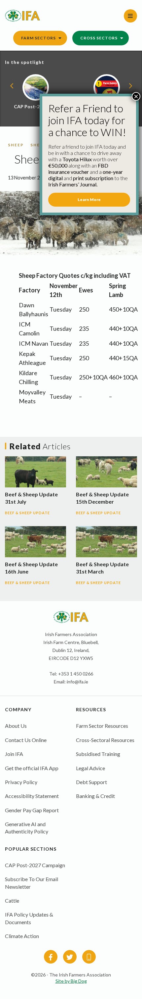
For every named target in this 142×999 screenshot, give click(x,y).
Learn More (89, 199)
